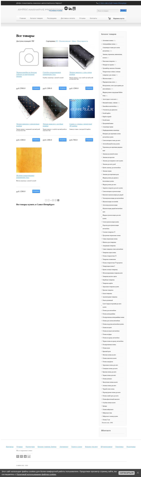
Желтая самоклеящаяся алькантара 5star (25, 176)
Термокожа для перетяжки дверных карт (112, 148)
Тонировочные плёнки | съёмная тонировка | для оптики (111, 73)
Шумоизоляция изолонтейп (110, 201)
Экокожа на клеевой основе (110, 154)
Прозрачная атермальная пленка (112, 235)
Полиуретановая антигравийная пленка (113, 317)
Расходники (131, 447)
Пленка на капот (107, 327)
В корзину (36, 88)
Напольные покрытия (110, 61)
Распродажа (30, 447)
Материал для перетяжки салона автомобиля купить (112, 135)
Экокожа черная (107, 171)
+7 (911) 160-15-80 (105, 3)
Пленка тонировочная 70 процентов (112, 263)
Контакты (9, 447)
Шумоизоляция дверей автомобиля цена (112, 210)
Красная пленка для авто (109, 372)
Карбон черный (107, 116)
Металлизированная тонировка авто (113, 273)
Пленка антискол (107, 379)
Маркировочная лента (110, 82)
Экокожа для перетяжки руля (111, 174)
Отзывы (20, 447)
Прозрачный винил (108, 123)
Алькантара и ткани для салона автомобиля (111, 49)
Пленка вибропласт (108, 409)
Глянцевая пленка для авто (110, 368)
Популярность (82, 41)
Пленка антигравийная (109, 314)
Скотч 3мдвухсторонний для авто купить (112, 305)
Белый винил (106, 120)
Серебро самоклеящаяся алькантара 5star (52, 73)
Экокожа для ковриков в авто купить (113, 161)
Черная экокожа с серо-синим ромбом (80, 73)
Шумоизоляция (108, 78)
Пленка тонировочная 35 (109, 256)
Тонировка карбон (108, 283)
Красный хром (107, 351)
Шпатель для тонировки (109, 242)
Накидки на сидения (109, 65)
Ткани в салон (76, 447)
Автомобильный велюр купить (111, 144)
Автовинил (64, 447)
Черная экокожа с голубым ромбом (53, 125)
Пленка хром (106, 348)
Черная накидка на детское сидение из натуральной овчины (26, 74)
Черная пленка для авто (109, 375)
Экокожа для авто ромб (109, 164)
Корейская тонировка (108, 280)
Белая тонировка (107, 293)
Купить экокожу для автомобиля (112, 167)
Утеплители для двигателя (110, 110)
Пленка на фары (107, 334)
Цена (74, 41)
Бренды (105, 406)
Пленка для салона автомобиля (111, 320)
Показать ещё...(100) (107, 422)
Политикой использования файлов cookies (36, 474)
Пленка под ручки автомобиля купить (113, 324)
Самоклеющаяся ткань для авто (111, 140)
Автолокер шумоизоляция (110, 205)
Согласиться (127, 473)
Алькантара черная (108, 127)
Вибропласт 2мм (107, 413)
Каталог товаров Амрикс (47, 447)
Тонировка (119, 447)
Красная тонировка (108, 290)
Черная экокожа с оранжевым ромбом (27, 125)
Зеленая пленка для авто (109, 385)
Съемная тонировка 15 (109, 232)
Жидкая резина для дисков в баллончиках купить (110, 179)
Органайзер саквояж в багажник (112, 68)
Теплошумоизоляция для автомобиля (113, 198)
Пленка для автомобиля (109, 310)
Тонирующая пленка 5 (109, 266)
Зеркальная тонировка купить (111, 286)
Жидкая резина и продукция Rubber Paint (112, 94)
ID (57, 41)
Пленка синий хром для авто (111, 396)
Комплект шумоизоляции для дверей (113, 195)
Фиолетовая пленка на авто (110, 382)
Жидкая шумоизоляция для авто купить (112, 216)
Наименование (64, 41)
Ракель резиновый (108, 300)
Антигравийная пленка (110, 44)
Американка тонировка (109, 245)
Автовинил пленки (109, 40)
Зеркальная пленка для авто (110, 365)
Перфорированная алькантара (111, 130)
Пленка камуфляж (108, 361)
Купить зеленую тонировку (110, 269)
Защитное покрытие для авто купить (113, 188)
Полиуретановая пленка (109, 344)
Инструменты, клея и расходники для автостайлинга (113, 87)
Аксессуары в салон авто (110, 99)
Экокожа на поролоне (108, 157)
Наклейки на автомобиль (111, 106)
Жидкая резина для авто (109, 184)
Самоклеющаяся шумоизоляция (112, 191)
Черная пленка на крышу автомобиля (113, 341)
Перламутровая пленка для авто (112, 392)
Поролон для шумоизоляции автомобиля (111, 227)
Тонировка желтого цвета (110, 276)
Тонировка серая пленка (109, 252)
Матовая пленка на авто (109, 355)
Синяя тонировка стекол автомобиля (113, 249)
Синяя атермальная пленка (110, 239)
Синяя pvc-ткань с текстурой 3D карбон (80, 125)
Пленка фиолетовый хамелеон (111, 399)
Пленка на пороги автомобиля (111, 331)
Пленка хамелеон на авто (110, 358)
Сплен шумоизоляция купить (111, 222)
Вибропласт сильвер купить (110, 416)
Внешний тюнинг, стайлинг (111, 103)
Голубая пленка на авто (109, 402)
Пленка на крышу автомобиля (111, 338)
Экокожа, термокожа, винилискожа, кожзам (112, 56)
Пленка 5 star (106, 420)
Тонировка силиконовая (109, 259)
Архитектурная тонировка (110, 297)
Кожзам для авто (91, 447)
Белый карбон (106, 113)
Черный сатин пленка (108, 389)
